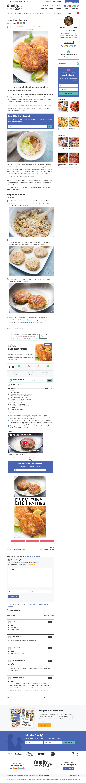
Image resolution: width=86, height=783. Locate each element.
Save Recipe (48, 368)
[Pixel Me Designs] (76, 776)
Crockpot (19, 13)
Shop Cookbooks (44, 725)
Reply (50, 622)
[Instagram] (68, 6)
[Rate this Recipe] (21, 23)
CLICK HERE (26, 322)
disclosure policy (29, 29)
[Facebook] (65, 6)
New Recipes (48, 5)
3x (51, 388)
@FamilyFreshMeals (20, 469)
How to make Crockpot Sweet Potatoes (62, 114)
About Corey (41, 769)
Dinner (11, 13)
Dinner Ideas (74, 8)
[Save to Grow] (24, 23)
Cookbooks (60, 5)
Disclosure (30, 775)
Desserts (49, 13)
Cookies (41, 775)
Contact (54, 5)
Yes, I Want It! (68, 768)
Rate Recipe (38, 368)
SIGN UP (29, 320)
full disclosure (43, 780)
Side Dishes (58, 13)
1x (46, 388)
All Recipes (43, 8)
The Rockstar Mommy (72, 2)
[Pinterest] (70, 6)
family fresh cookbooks (54, 1)
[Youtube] (73, 6)
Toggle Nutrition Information (16, 454)
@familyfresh (42, 469)
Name (11, 591)
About (42, 5)
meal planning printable (18, 1)
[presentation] (63, 106)
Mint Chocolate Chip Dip (47, 548)
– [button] (9, 367)
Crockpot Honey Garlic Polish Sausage (73, 114)
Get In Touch (49, 769)
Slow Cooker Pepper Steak (62, 165)
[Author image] (7, 27)
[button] (18, 23)
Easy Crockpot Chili (73, 164)
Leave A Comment (32, 469)
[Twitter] (78, 6)
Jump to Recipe (12, 23)
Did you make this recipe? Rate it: (17, 564)
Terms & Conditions (23, 775)
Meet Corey (68, 42)
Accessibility (36, 775)
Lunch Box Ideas (39, 13)
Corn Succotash (72, 128)
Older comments (11, 615)
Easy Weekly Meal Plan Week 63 (16, 548)
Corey (11, 26)
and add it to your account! (68, 56)
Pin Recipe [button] (28, 368)
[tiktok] (75, 6)
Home (35, 769)
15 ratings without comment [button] (33, 556)
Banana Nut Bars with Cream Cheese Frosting (73, 149)
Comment (12, 569)
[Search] (78, 63)
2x (48, 388)
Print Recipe (19, 368)
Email (34, 591)
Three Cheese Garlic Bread (62, 129)
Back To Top (46, 775)
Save (50, 126)
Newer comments (49, 615)
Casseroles (28, 13)
